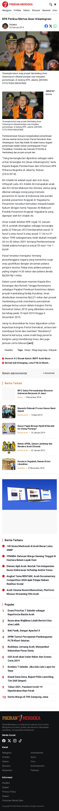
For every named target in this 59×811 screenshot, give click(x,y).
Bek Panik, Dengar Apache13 (24, 630)
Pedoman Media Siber (12, 800)
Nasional (46, 10)
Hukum (26, 10)
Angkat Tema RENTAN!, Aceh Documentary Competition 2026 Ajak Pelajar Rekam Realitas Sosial (31, 580)
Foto (33, 761)
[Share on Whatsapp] (55, 26)
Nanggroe (7, 10)
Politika (17, 10)
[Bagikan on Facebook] (46, 26)
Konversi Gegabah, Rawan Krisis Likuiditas (34, 462)
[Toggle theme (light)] (55, 4)
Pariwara (35, 770)
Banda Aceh (23, 415)
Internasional (37, 752)
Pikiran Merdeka (21, 4)
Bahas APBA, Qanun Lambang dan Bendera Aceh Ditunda (35, 445)
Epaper (5, 787)
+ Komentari (48, 373)
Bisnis (20, 397)
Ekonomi (36, 10)
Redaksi (6, 783)
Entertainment (37, 766)
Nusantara (7, 770)
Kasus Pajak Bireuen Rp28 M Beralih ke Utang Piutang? (36, 427)
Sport (33, 757)
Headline (21, 468)
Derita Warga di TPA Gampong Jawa (28, 696)
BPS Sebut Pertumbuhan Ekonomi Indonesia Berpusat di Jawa (35, 392)
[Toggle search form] (50, 4)
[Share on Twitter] (50, 26)
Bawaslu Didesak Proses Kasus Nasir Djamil (37, 409)
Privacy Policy (9, 791)
